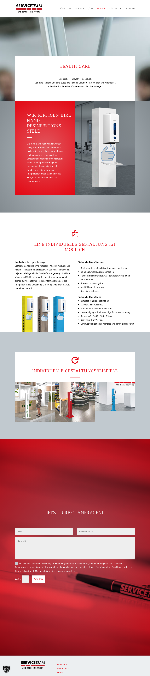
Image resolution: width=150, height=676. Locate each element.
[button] (6, 669)
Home (62, 8)
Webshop (130, 8)
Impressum (62, 664)
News (100, 8)
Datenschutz (63, 668)
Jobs (90, 8)
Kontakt (114, 8)
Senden (38, 579)
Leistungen (75, 8)
